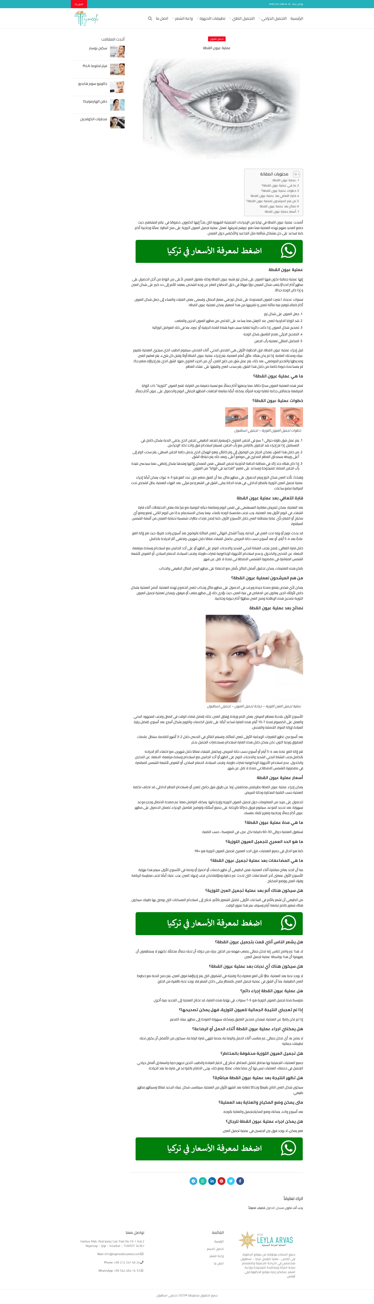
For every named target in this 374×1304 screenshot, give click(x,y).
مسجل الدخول (275, 1208)
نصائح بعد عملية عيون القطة (278, 206)
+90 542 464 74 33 (126, 1270)
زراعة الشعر (217, 1256)
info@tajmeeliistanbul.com (122, 1254)
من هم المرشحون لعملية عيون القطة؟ (271, 201)
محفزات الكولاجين (93, 119)
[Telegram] (193, 1181)
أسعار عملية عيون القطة (280, 211)
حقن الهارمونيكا (95, 101)
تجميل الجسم (215, 1249)
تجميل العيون (217, 39)
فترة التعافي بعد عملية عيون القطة (273, 195)
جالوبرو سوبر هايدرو (92, 83)
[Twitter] (231, 1181)
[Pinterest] (221, 1181)
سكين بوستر (98, 48)
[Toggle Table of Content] (294, 174)
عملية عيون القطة (284, 180)
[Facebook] (240, 1181)
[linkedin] (212, 1181)
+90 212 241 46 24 (127, 1262)
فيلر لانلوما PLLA (95, 66)
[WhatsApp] (203, 1181)
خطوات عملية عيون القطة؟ (278, 190)
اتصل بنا (79, 4)
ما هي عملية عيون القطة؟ (279, 185)
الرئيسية (219, 1241)
